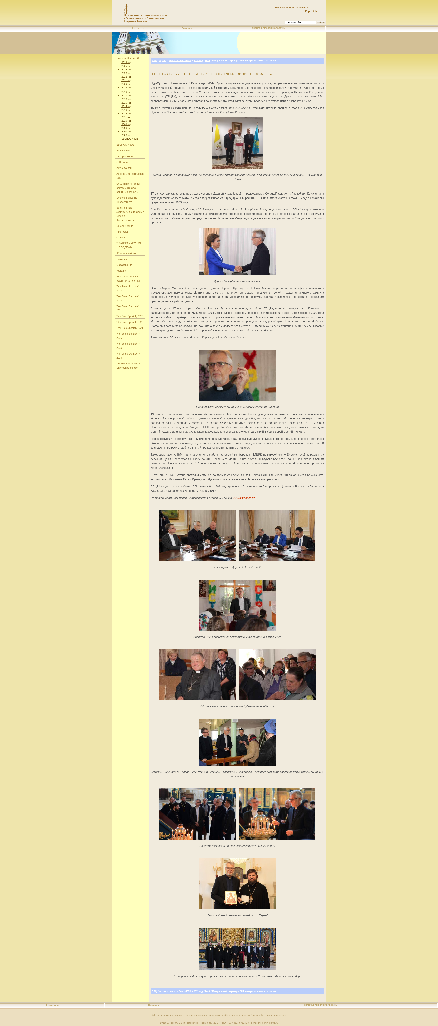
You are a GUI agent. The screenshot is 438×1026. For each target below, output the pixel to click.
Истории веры (124, 156)
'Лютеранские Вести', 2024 (128, 355)
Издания (121, 270)
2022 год (126, 76)
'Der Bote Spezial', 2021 (129, 327)
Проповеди (187, 28)
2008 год (126, 128)
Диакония (121, 259)
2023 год (126, 73)
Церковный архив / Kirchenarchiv (127, 199)
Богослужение (124, 225)
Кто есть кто (138, 28)
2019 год (126, 87)
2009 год (126, 124)
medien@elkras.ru (268, 1022)
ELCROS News (129, 138)
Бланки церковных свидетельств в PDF (128, 278)
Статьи (120, 237)
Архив (162, 60)
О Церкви (122, 162)
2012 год (126, 113)
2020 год (126, 84)
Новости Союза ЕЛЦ (128, 58)
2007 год (126, 131)
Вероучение (123, 150)
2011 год (126, 117)
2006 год (126, 135)
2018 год (126, 92)
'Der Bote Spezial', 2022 (129, 322)
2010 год (126, 120)
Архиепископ (124, 167)
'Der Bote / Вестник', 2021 (128, 308)
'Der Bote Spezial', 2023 (129, 316)
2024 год (126, 69)
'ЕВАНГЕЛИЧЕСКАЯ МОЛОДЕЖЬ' (268, 28)
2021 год (126, 80)
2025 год (126, 66)
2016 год (126, 99)
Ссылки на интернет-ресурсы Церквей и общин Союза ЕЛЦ (128, 187)
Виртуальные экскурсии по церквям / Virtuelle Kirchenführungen (130, 213)
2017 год (126, 95)
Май (207, 60)
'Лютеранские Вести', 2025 (128, 345)
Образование (124, 264)
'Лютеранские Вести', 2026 (128, 335)
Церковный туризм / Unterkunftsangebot (128, 365)
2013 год (126, 110)
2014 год (126, 106)
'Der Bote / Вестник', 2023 (128, 288)
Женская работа (126, 253)
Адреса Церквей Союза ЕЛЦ (130, 175)
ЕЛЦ (154, 60)
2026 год (126, 62)
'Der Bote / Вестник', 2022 (128, 298)
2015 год (126, 102)
